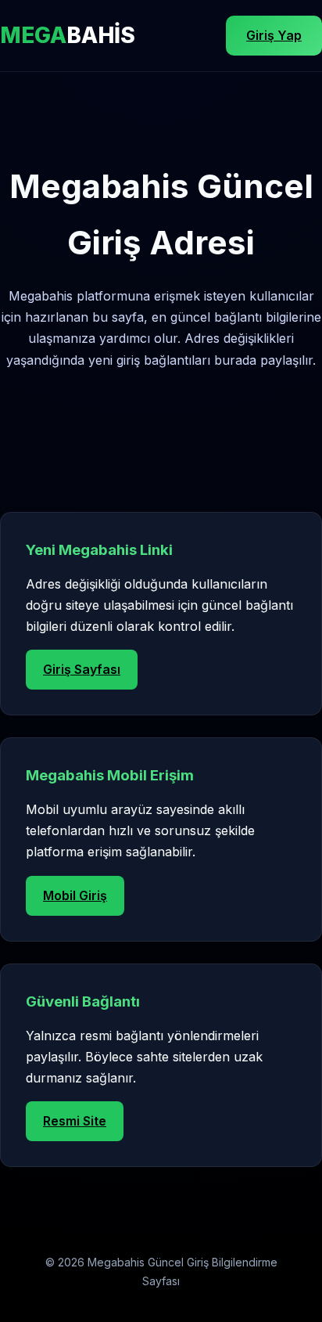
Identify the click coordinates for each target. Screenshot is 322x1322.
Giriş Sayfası (81, 669)
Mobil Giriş (75, 895)
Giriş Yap (274, 35)
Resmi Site (74, 1121)
